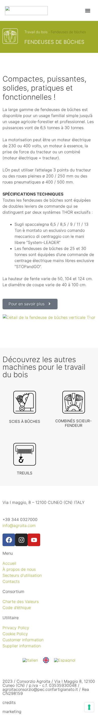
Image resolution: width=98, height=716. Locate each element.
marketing (12, 711)
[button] (87, 10)
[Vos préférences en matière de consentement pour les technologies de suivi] (89, 707)
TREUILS (24, 473)
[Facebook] (9, 540)
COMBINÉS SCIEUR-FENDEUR (73, 423)
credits (9, 702)
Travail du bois (35, 32)
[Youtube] (34, 540)
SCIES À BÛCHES (24, 421)
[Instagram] (21, 540)
